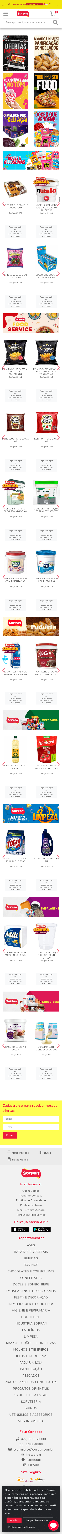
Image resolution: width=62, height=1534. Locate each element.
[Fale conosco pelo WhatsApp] (53, 1525)
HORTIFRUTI (31, 1317)
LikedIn (33, 1465)
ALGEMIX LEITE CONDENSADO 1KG (46, 1048)
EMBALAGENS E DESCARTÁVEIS (31, 1291)
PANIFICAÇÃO (31, 1369)
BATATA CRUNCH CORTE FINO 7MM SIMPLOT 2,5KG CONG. (46, 371)
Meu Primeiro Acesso (31, 1210)
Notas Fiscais (19, 1159)
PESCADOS (31, 1376)
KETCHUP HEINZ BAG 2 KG (46, 440)
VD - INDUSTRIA (31, 1421)
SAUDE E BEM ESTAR (31, 1395)
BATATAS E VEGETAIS (31, 1252)
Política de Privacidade (31, 1200)
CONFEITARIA (31, 1278)
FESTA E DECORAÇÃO (31, 1297)
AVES (31, 1245)
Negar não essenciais (38, 1520)
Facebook (33, 1460)
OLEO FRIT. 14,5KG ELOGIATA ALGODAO (15, 510)
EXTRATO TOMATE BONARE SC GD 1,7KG (46, 767)
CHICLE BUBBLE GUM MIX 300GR (15, 276)
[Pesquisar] (55, 22)
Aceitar (14, 1520)
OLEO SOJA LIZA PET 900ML (15, 767)
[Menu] (6, 14)
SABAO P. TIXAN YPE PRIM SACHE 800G (15, 860)
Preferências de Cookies (21, 1527)
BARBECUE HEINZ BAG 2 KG (15, 440)
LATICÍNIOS (31, 1330)
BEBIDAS (31, 1258)
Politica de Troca (31, 1205)
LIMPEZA (31, 1336)
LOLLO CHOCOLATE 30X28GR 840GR (46, 276)
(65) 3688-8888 (31, 1444)
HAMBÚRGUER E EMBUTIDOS (31, 1304)
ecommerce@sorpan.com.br (33, 1449)
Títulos (46, 1152)
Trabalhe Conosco (31, 1195)
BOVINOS (31, 1265)
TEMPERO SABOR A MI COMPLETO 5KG (46, 580)
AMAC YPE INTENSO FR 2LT (46, 860)
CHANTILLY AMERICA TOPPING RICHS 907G (15, 673)
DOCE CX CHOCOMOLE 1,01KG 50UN (15, 206)
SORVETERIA (31, 1402)
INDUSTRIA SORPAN (31, 1323)
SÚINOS (31, 1408)
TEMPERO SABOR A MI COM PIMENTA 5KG (15, 580)
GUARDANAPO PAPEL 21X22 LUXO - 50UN (15, 954)
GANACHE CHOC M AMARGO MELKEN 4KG (46, 673)
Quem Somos (31, 1191)
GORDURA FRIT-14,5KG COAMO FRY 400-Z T (46, 510)
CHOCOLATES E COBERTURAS (31, 1271)
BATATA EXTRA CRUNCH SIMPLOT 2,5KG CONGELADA (15, 371)
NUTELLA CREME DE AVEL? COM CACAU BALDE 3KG (46, 208)
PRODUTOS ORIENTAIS (31, 1389)
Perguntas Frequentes (31, 1215)
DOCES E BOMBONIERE (31, 1284)
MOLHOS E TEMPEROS (31, 1349)
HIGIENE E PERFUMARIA (31, 1310)
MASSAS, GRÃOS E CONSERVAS (31, 1343)
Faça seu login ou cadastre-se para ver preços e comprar (15, 231)
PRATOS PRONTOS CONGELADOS (31, 1382)
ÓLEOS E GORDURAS (31, 1356)
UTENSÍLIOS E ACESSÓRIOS (31, 1415)
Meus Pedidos (20, 1152)
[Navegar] (3, 204)
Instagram (33, 1455)
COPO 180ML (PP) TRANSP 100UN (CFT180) (46, 955)
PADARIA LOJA (31, 1363)
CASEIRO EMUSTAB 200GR (15, 1048)
